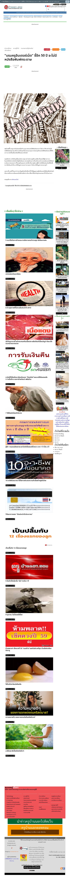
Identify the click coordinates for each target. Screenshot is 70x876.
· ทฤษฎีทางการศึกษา (56, 796)
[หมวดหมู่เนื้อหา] (38, 16)
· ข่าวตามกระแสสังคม (43, 798)
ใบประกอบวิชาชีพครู (59, 434)
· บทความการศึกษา (55, 798)
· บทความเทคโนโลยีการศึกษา (13, 798)
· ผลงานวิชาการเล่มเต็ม (56, 809)
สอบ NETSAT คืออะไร (59, 436)
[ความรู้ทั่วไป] (7, 19)
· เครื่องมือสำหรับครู (56, 811)
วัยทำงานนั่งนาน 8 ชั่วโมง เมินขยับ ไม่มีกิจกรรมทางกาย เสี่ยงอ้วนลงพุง (62, 289)
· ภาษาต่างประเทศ (27, 802)
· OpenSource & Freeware (13, 804)
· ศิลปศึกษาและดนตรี (28, 810)
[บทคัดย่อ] (55, 16)
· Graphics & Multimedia (12, 802)
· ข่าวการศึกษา (41, 796)
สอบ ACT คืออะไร (58, 449)
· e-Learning (9, 800)
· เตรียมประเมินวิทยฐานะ (57, 807)
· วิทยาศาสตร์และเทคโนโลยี (29, 800)
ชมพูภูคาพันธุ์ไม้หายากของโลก (62, 164)
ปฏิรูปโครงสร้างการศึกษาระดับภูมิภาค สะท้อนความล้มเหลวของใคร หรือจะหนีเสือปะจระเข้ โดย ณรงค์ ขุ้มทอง (62, 366)
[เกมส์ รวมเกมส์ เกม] (60, 16)
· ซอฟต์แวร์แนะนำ (10, 806)
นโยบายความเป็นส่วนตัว (54, 1)
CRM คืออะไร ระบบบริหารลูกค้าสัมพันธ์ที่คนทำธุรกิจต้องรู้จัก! (62, 225)
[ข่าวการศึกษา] (13, 16)
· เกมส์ (39, 807)
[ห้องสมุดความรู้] (28, 16)
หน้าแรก (63, 49)
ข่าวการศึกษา (8, 48)
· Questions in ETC (11, 815)
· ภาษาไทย (25, 804)
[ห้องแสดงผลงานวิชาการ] (47, 16)
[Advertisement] (35, 34)
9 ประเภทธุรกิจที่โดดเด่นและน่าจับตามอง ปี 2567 (62, 329)
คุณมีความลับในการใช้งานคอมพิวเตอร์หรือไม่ (62, 276)
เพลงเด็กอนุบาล (58, 453)
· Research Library (11, 812)
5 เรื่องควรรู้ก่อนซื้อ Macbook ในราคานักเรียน (62, 400)
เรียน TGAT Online (59, 447)
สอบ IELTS (57, 438)
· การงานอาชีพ (26, 812)
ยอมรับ (67, 1)
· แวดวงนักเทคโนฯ (10, 817)
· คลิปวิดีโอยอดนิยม (43, 802)
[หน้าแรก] (6, 16)
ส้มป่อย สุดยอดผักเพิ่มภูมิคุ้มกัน (62, 261)
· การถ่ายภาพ (9, 808)
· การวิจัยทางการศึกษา (56, 800)
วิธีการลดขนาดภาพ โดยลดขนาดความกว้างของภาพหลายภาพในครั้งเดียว (62, 241)
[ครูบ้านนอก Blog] (20, 16)
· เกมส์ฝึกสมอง (42, 809)
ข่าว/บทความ (55, 49)
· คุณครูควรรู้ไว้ (54, 805)
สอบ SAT (57, 442)
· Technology (9, 796)
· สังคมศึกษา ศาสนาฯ (28, 808)
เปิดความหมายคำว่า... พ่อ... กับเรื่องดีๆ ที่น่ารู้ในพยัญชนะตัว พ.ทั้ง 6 (62, 309)
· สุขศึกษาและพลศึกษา (28, 806)
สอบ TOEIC (57, 440)
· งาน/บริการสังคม (42, 800)
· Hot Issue (9, 810)
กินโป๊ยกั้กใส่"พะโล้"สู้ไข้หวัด (62, 388)
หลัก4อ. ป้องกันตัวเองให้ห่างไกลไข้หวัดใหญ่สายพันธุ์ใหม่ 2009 (62, 348)
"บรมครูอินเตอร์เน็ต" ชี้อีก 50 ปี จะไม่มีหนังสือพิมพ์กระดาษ (18, 185)
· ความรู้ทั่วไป (26, 796)
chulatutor (57, 451)
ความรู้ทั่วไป (16, 48)
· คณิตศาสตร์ (26, 798)
